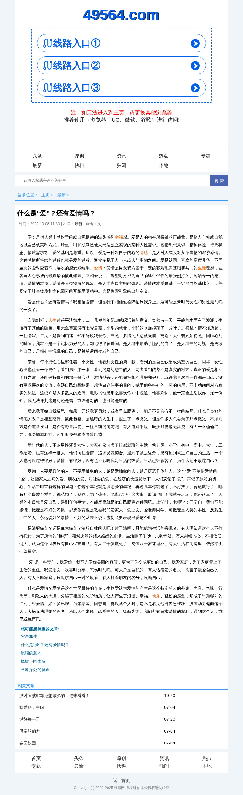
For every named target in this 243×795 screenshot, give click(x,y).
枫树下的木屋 (33, 661)
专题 (205, 155)
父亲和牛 (29, 636)
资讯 (121, 155)
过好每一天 (29, 719)
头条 (37, 155)
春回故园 (27, 743)
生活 (202, 268)
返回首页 (121, 780)
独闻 (121, 165)
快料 (79, 165)
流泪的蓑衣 (31, 653)
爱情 (98, 268)
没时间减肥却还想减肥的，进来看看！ (54, 695)
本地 (163, 165)
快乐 (156, 596)
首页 (36, 758)
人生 (52, 320)
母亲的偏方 (29, 731)
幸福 (119, 237)
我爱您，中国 (31, 707)
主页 (45, 195)
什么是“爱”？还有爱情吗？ (45, 644)
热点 (163, 155)
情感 (144, 252)
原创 (79, 155)
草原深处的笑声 (35, 669)
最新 (37, 165)
